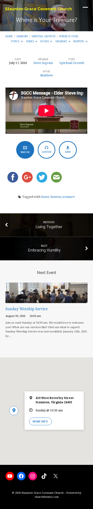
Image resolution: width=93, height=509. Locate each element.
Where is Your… (69, 36)
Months (79, 41)
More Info (40, 421)
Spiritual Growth (43, 36)
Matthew (46, 75)
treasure (68, 197)
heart (45, 197)
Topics (15, 41)
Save (68, 152)
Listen (46, 152)
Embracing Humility (44, 250)
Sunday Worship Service (26, 309)
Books (45, 41)
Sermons (22, 36)
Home (9, 36)
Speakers (61, 41)
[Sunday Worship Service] (46, 300)
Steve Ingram (43, 63)
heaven (56, 197)
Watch (25, 152)
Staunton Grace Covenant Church (38, 8)
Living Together (49, 227)
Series (30, 41)
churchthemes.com (47, 497)
